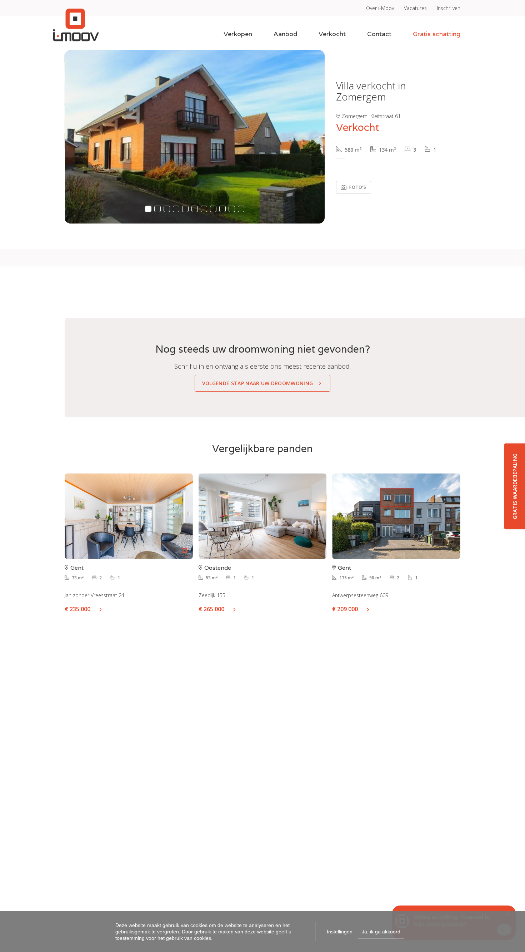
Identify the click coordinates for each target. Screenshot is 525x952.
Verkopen (238, 34)
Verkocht (332, 34)
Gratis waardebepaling (514, 486)
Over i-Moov (380, 8)
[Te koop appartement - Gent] (129, 516)
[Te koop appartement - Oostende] (263, 516)
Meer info (103, 609)
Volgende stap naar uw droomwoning (257, 383)
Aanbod (285, 34)
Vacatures (415, 8)
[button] (71, 137)
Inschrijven (448, 8)
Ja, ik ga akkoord (381, 931)
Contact (379, 34)
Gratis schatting (436, 34)
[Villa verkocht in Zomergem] (195, 137)
